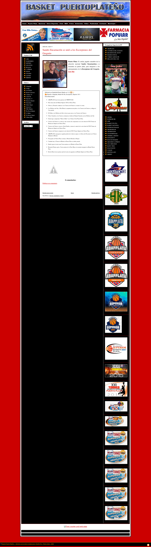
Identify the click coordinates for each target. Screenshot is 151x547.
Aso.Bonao (29, 90)
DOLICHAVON (111, 148)
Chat (61, 24)
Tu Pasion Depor (30, 115)
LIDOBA (109, 117)
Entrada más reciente (48, 193)
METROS (28, 63)
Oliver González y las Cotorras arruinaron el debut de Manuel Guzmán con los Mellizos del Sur (71, 116)
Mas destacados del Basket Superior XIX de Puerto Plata (62, 102)
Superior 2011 (76, 94)
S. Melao (28, 113)
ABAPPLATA (110, 48)
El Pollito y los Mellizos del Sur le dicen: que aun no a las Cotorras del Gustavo (67, 113)
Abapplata (28, 86)
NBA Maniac (29, 109)
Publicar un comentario (50, 183)
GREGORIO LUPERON (113, 142)
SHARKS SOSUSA (112, 55)
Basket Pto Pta (61, 94)
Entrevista (79, 24)
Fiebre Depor (29, 105)
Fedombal (28, 103)
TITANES (28, 73)
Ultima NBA (29, 117)
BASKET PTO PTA (112, 123)
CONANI (109, 150)
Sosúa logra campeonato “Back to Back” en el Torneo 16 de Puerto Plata (65, 118)
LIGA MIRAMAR (112, 144)
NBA (66, 24)
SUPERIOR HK (111, 119)
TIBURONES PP (111, 129)
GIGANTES (29, 65)
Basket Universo (30, 92)
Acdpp (28, 88)
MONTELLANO (111, 152)
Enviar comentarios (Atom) (57, 195)
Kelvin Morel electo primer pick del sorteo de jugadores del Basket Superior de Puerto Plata (70, 152)
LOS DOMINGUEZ (112, 133)
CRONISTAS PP (111, 131)
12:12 (68, 92)
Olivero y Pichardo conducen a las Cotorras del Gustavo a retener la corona (66, 105)
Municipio (111, 24)
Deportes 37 (29, 99)
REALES (28, 67)
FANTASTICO (111, 137)
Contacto (102, 24)
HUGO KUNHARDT (112, 140)
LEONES (28, 75)
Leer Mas (71, 71)
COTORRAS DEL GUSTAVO (114, 51)
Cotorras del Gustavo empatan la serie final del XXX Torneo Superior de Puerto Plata (68, 131)
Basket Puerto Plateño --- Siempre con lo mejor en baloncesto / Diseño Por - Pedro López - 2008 (28, 544)
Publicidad (94, 24)
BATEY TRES (111, 146)
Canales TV (29, 94)
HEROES (28, 77)
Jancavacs (28, 107)
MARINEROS (29, 61)
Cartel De (28, 96)
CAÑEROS (29, 69)
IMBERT (109, 154)
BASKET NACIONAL (113, 125)
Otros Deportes (52, 24)
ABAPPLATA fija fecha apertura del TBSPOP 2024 (60, 100)
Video (86, 24)
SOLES (28, 71)
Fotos (71, 24)
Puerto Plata (32, 24)
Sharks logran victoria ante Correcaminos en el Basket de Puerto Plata (65, 144)
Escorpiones (69, 94)
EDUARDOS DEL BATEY (114, 53)
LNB (27, 59)
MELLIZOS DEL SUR (113, 59)
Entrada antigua (96, 193)
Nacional (42, 24)
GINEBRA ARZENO (112, 136)
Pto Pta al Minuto (30, 111)
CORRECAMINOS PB (113, 57)
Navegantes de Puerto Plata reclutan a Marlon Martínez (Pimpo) (63, 138)
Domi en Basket (30, 101)
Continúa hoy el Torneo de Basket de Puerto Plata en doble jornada (64, 141)
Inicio (24, 24)
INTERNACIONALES (113, 127)
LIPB (108, 121)
